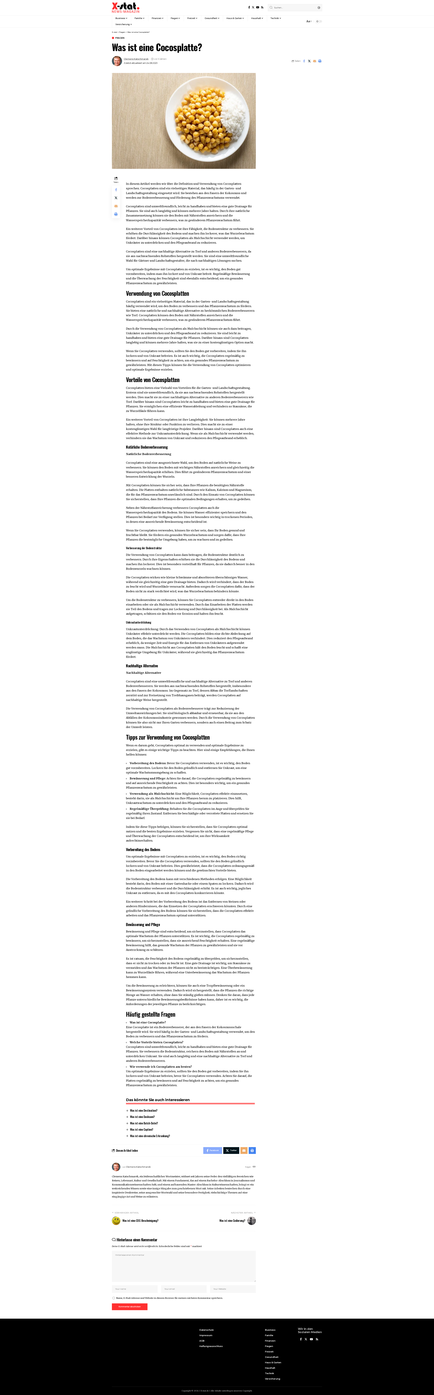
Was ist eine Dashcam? (142, 1117)
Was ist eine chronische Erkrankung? (150, 1136)
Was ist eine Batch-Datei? (144, 1123)
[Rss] (262, 7)
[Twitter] (253, 7)
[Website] (254, 1166)
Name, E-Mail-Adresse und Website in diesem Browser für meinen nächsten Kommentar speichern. (169, 1298)
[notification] (302, 21)
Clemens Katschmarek (136, 59)
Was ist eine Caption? (141, 1129)
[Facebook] (249, 7)
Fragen (119, 38)
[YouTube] (257, 7)
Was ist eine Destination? (143, 1110)
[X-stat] (125, 8)
